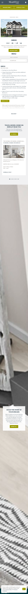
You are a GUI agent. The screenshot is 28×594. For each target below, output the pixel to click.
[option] (14, 156)
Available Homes (7, 7)
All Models (13, 134)
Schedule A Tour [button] (20, 7)
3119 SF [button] (7, 43)
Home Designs (12, 17)
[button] (25, 2)
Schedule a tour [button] (5, 100)
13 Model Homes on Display (14, 142)
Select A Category (14, 57)
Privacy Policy (9, 589)
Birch (17, 17)
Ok (23, 589)
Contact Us (14, 426)
